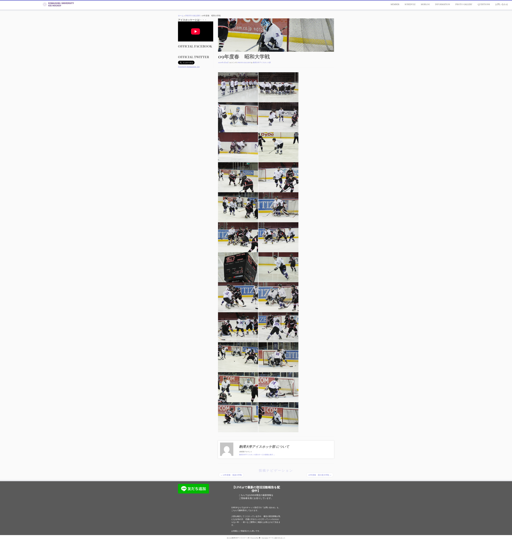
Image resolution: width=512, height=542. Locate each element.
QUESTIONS (484, 4)
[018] (278, 327)
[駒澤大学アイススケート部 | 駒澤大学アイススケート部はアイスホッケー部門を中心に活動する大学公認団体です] (59, 5)
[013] (238, 267)
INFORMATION (442, 4)
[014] (278, 267)
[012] (278, 237)
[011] (238, 237)
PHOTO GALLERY (463, 4)
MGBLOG (425, 4)
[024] (278, 417)
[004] (278, 117)
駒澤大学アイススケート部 (240, 538)
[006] (278, 147)
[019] (238, 357)
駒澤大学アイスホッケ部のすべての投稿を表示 (257, 455)
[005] (238, 147)
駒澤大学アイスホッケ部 (262, 62)
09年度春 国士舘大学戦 (319, 475)
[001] (238, 87)
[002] (278, 87)
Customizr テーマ (267, 538)
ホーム (181, 16)
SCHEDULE (410, 4)
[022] (278, 387)
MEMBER (395, 4)
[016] (278, 297)
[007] (238, 177)
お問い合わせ (501, 4)
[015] (238, 297)
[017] (238, 327)
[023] (238, 417)
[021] (238, 387)
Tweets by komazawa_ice (189, 67)
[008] (278, 177)
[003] (238, 117)
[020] (278, 357)
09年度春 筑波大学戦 (231, 475)
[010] (278, 207)
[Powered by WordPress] (260, 537)
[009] (238, 207)
